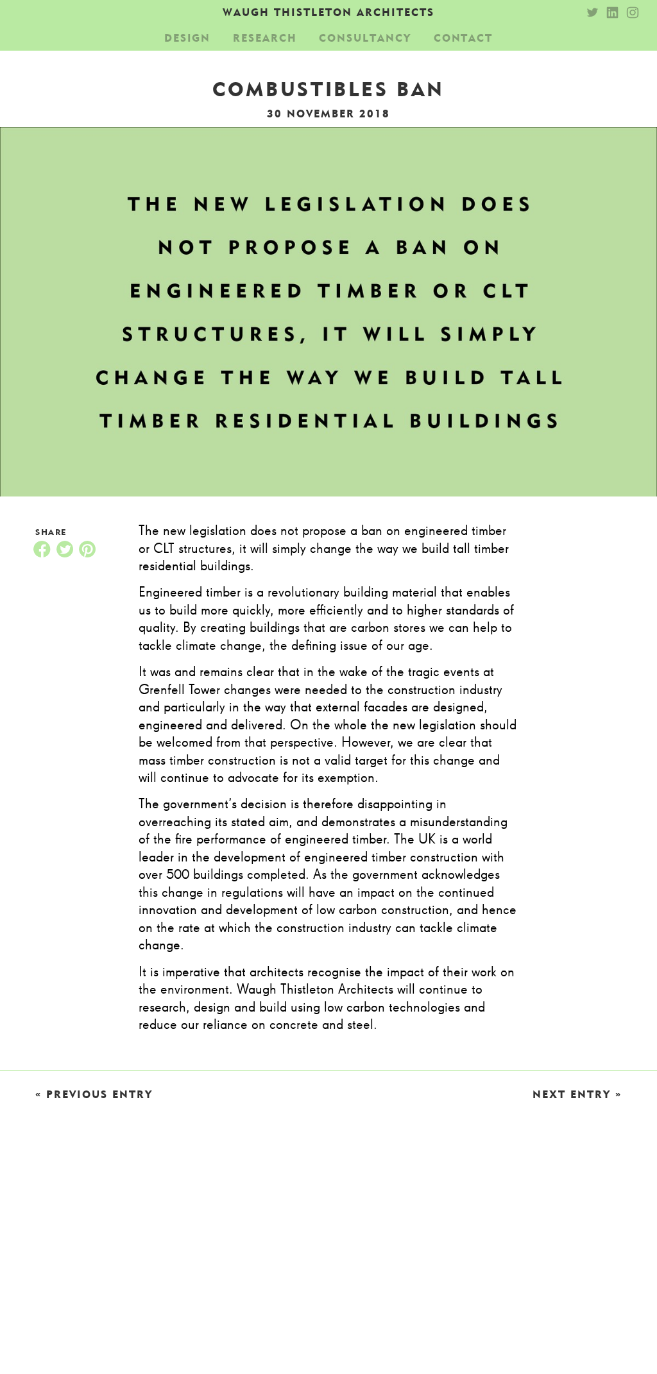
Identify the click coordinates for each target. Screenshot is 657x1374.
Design (187, 37)
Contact (463, 37)
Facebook (41, 549)
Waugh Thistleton (328, 12)
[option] (328, 311)
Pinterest (87, 549)
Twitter (64, 549)
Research (265, 37)
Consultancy (365, 37)
